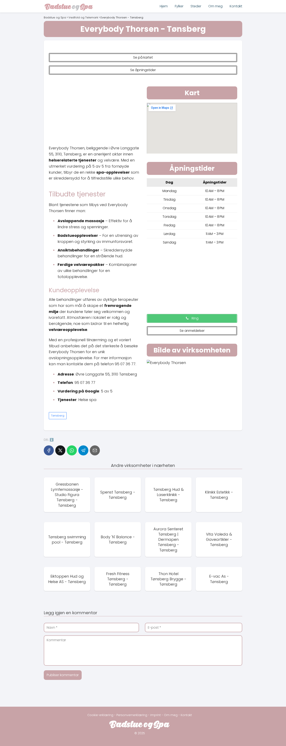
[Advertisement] (94, 109)
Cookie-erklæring (100, 715)
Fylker (179, 6)
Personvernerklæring (131, 715)
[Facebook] (49, 450)
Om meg (215, 6)
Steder (196, 6)
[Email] (95, 450)
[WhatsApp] (72, 450)
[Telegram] (83, 450)
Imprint (155, 715)
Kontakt (236, 6)
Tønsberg (57, 416)
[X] (60, 450)
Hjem (164, 6)
